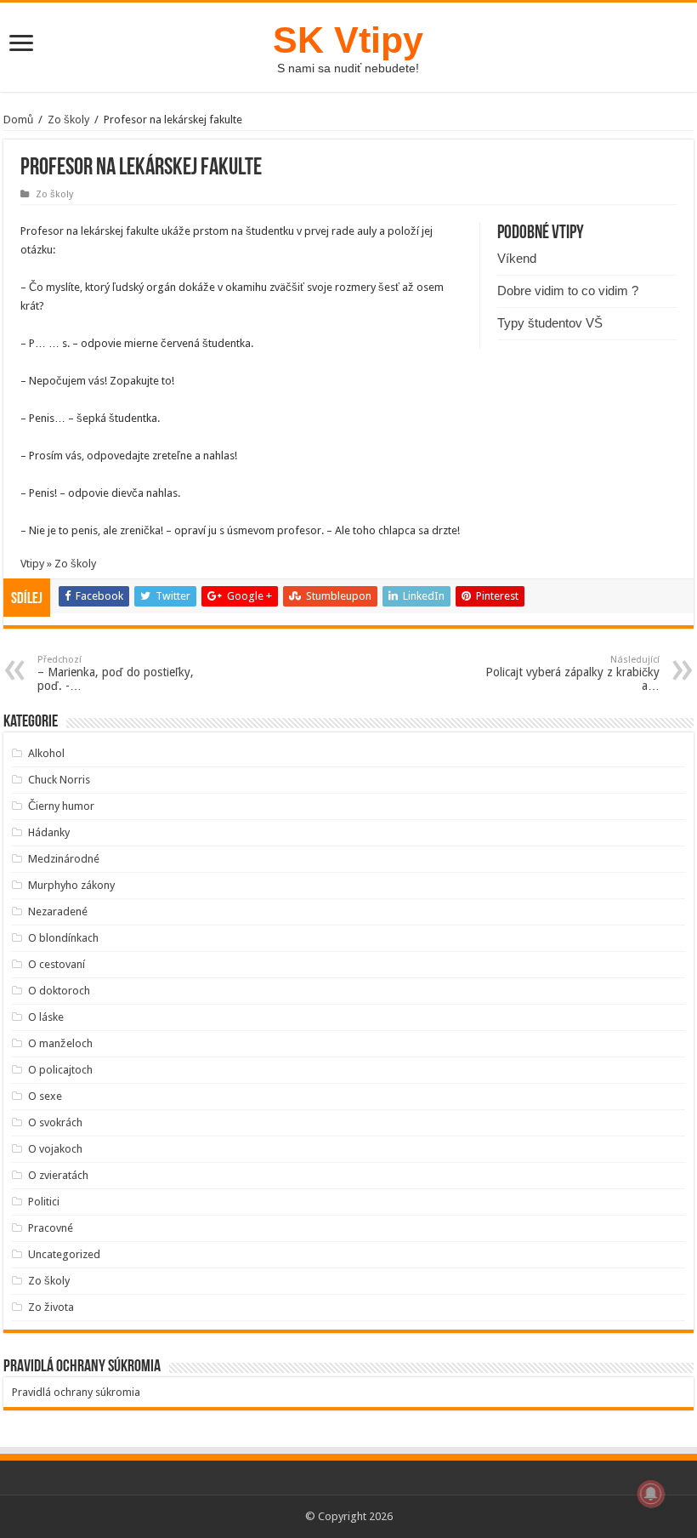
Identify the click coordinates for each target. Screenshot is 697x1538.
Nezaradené (58, 911)
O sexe (45, 1096)
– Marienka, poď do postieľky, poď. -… (115, 673)
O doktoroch (59, 990)
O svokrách (55, 1122)
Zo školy (68, 119)
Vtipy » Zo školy (58, 563)
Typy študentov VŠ (550, 323)
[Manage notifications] (651, 1493)
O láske (46, 1017)
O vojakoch (55, 1148)
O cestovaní (56, 964)
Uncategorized (64, 1254)
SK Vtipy (348, 40)
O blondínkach (63, 937)
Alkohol (46, 753)
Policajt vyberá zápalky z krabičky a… (572, 673)
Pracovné (50, 1228)
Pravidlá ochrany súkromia (76, 1392)
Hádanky (49, 832)
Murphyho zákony (71, 885)
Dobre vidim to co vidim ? (567, 290)
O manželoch (60, 1043)
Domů (18, 119)
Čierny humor (61, 806)
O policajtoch (60, 1069)
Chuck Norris (59, 779)
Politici (44, 1201)
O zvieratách (58, 1175)
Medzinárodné (63, 858)
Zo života (51, 1307)
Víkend (516, 258)
